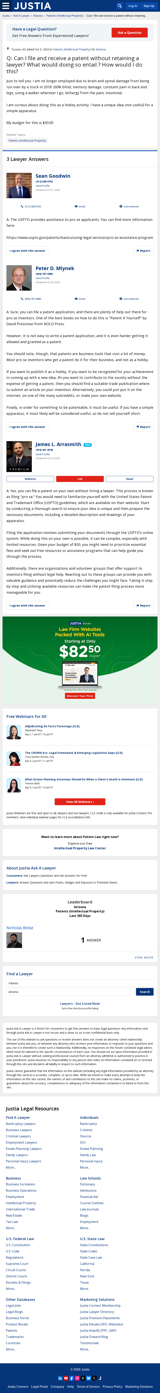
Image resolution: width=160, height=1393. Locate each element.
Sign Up (149, 5)
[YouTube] (66, 1378)
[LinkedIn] (60, 1378)
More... (11, 1167)
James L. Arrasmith (58, 444)
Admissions (88, 1190)
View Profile (43, 185)
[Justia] (32, 5)
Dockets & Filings (18, 1282)
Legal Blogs (14, 1312)
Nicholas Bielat (19, 927)
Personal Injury (91, 1161)
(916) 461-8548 (44, 450)
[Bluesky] (88, 1378)
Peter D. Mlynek (55, 268)
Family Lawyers (17, 1155)
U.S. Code (12, 1251)
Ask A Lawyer (21, 15)
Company (57, 1386)
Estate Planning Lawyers (24, 1149)
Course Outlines (92, 1203)
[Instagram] (77, 1378)
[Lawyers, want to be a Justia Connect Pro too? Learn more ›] (87, 444)
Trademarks (15, 1337)
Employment (15, 1197)
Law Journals (89, 1209)
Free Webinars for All (26, 716)
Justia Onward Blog (94, 1337)
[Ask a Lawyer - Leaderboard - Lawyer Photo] (14, 940)
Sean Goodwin (53, 175)
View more (144, 957)
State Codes (88, 1251)
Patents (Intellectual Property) (64, 15)
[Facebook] (71, 1378)
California (87, 1264)
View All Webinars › (80, 802)
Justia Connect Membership (100, 1305)
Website (30, 479)
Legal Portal (39, 1386)
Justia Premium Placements (100, 1318)
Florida (85, 1270)
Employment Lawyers (21, 1142)
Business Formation (20, 1184)
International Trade (20, 1209)
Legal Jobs (13, 1305)
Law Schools (90, 1178)
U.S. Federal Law (20, 1238)
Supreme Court (17, 1264)
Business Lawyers (19, 1130)
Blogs (84, 1215)
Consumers (14, 875)
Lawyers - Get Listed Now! (80, 1003)
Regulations (14, 1257)
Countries (13, 1343)
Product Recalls (17, 1324)
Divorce (85, 1136)
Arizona (38, 15)
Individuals (89, 1117)
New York (87, 1276)
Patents (11, 1330)
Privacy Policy (112, 1386)
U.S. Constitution (18, 1245)
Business (13, 1178)
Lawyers (12, 882)
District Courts (16, 1276)
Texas (84, 1282)
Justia (6, 15)
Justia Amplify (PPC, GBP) (98, 1330)
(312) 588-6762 (44, 181)
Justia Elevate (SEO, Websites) (101, 1324)
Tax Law (12, 1222)
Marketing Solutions (97, 1299)
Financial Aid (89, 1197)
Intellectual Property (21, 1203)
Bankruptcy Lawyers (21, 1124)
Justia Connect (17, 1386)
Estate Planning (91, 1149)
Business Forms (17, 1318)
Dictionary (87, 1184)
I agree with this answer (27, 251)
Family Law (88, 1155)
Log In (133, 5)
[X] (94, 1378)
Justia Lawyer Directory (97, 1312)
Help (70, 1386)
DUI (83, 1142)
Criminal (86, 1130)
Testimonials (89, 1343)
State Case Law (91, 1257)
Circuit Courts (16, 1270)
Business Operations (21, 1190)
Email (82, 206)
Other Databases (20, 1299)
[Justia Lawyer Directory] (100, 1378)
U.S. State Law (92, 1238)
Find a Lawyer (19, 973)
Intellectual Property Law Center (80, 848)
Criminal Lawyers (18, 1136)
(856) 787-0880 (44, 274)
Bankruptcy (88, 1124)
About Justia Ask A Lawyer (31, 868)
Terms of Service (88, 1386)
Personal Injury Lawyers (23, 1161)
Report (144, 251)
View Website (131, 206)
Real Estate (14, 1215)
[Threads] (83, 1378)
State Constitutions (94, 1245)
